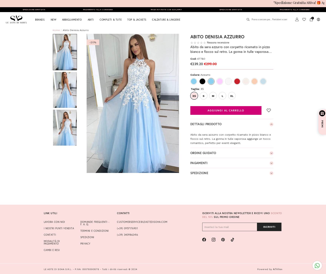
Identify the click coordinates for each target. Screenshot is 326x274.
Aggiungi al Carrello (226, 110)
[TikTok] (232, 240)
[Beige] (245, 81)
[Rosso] (237, 81)
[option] (133, 103)
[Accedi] (297, 19)
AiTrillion (277, 269)
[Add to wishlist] (268, 110)
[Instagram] (213, 240)
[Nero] (202, 81)
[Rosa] (219, 81)
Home (56, 30)
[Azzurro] (193, 81)
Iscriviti (269, 226)
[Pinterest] (223, 240)
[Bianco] (228, 81)
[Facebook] (204, 240)
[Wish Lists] (304, 19)
